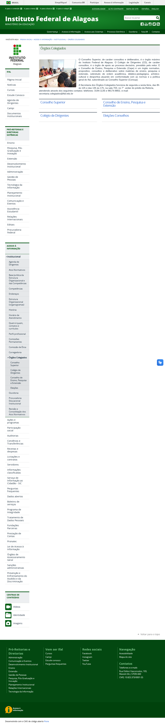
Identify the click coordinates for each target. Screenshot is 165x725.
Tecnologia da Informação (21, 691)
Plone (46, 721)
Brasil (15, 2)
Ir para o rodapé (63, 9)
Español (146, 9)
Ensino (12, 668)
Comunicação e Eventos (20, 661)
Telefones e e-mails (128, 667)
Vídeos (16, 606)
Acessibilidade (98, 9)
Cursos (48, 653)
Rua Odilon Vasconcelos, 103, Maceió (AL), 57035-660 (133, 672)
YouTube (146, 24)
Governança (52, 31)
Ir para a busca (47, 9)
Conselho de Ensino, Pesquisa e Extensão (124, 104)
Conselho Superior (52, 102)
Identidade (19, 615)
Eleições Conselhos (116, 115)
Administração (15, 657)
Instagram (150, 24)
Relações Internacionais (20, 688)
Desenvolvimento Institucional (23, 664)
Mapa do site (132, 9)
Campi (48, 657)
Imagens (17, 623)
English (155, 9)
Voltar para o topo (150, 634)
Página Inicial (26, 39)
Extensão (13, 671)
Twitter (154, 24)
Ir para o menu (31, 9)
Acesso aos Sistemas (93, 31)
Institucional (60, 39)
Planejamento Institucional (21, 684)
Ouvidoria (133, 31)
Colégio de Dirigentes (54, 115)
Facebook (142, 24)
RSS (158, 24)
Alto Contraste (115, 9)
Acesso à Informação (71, 31)
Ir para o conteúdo (13, 9)
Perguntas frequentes (55, 664)
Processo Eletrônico (116, 31)
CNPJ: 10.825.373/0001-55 (131, 677)
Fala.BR (144, 31)
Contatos (156, 31)
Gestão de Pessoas (17, 675)
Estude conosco (53, 660)
